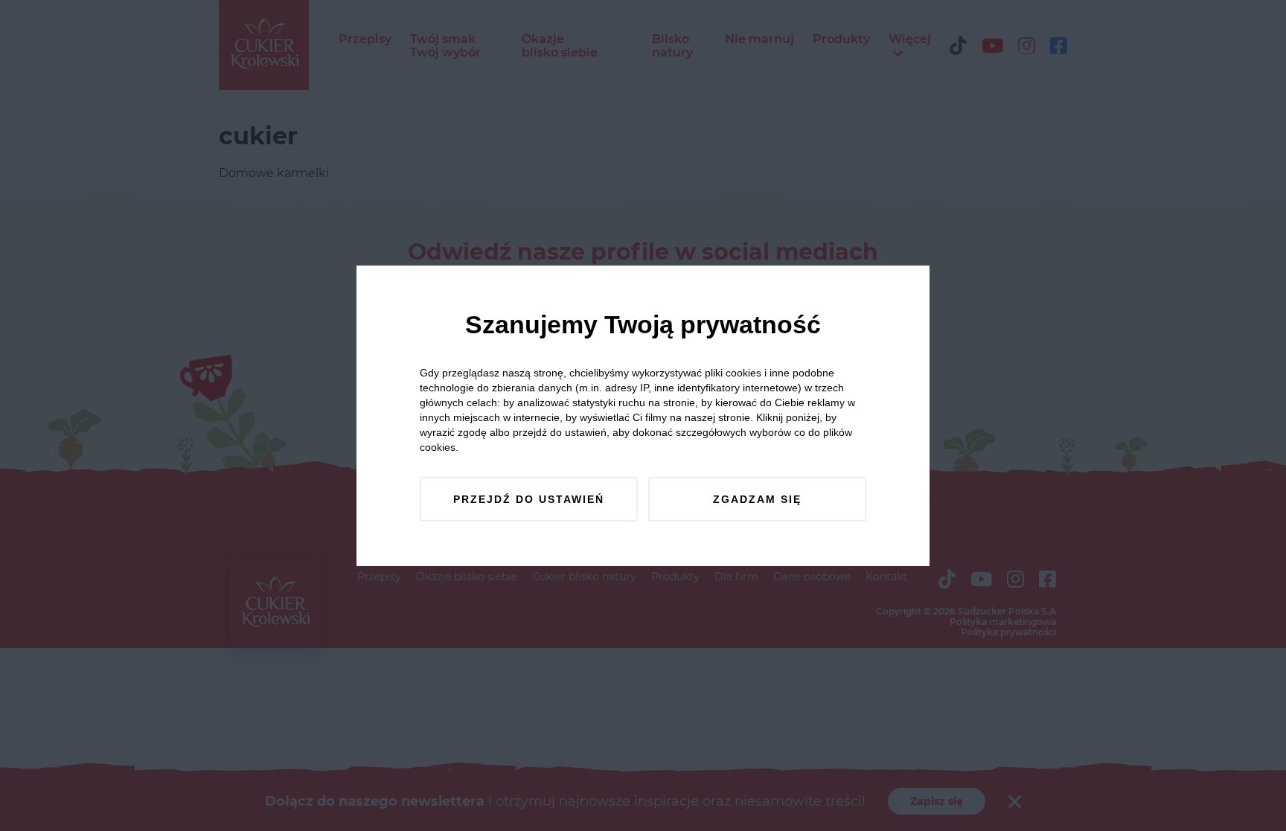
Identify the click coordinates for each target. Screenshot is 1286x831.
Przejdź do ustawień (528, 499)
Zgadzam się (757, 499)
